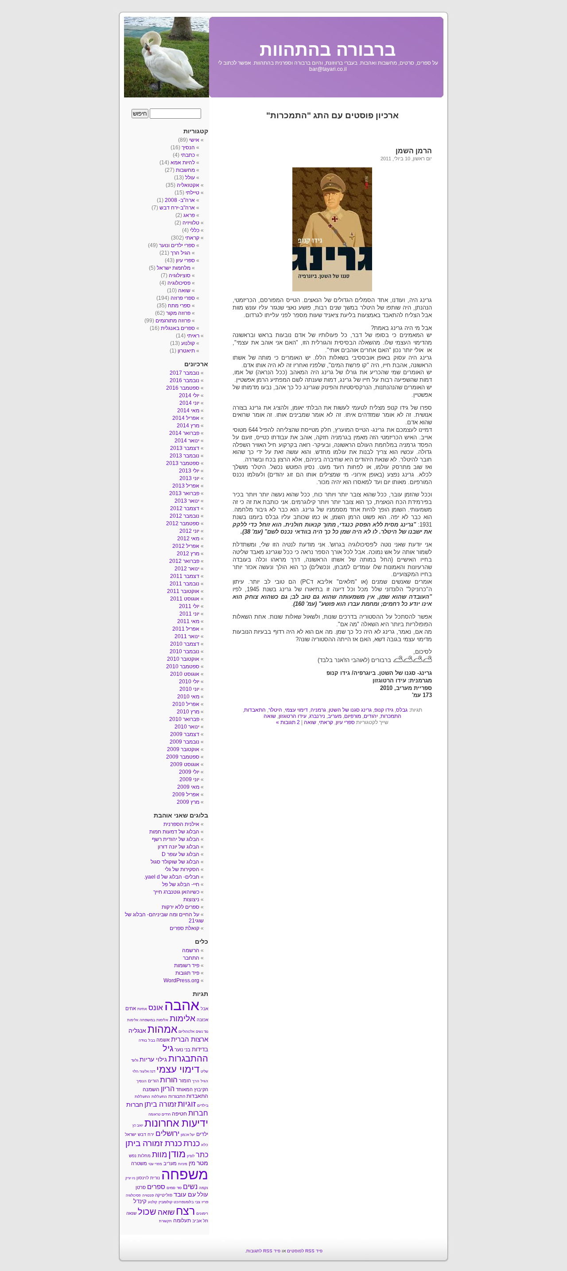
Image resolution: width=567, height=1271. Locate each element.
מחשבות (185, 170)
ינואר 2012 (187, 569)
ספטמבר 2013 (182, 463)
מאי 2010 (188, 697)
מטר (202, 1163)
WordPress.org (181, 980)
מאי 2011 (188, 621)
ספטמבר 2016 (182, 388)
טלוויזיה (191, 223)
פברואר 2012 (184, 561)
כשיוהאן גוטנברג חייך (176, 892)
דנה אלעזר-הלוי (143, 1071)
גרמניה (318, 710)
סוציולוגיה (179, 275)
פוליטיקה (163, 1195)
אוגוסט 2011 (184, 599)
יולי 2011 (189, 606)
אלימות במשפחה (154, 1020)
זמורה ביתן (160, 1104)
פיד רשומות (186, 965)
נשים (190, 1186)
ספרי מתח (179, 305)
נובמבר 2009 (184, 742)
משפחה (184, 1174)
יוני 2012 (189, 531)
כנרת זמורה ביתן (153, 1143)
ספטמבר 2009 (182, 757)
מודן (177, 1153)
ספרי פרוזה (183, 298)
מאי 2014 (188, 410)
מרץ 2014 (188, 425)
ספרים (156, 1186)
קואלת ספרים (184, 928)
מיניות (182, 1164)
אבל (204, 1008)
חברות (198, 1113)
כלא (204, 1145)
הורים (153, 1080)
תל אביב (200, 1220)
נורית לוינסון (148, 1177)
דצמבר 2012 (184, 508)
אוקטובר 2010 (183, 659)
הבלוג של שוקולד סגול (175, 862)
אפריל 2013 (185, 486)
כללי (194, 230)
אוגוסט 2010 (184, 674)
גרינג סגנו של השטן (350, 710)
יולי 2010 (189, 681)
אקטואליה (188, 185)
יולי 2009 (189, 772)
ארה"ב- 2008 (180, 200)
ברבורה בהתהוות (328, 49)
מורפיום (352, 716)
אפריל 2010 (185, 704)
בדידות (200, 1049)
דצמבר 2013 (184, 448)
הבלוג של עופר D (180, 854)
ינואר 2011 (187, 636)
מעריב (335, 716)
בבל (151, 1040)
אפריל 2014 (185, 418)
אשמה (163, 1039)
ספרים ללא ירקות (180, 907)
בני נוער (182, 1049)
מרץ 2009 (188, 802)
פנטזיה (148, 1195)
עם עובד (185, 1194)
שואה (270, 716)
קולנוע (188, 343)
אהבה (181, 1005)
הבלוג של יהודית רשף (175, 839)
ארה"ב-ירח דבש (177, 208)
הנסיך (188, 147)
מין (192, 1163)
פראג (189, 215)
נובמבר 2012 (184, 516)
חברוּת (134, 1104)
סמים (171, 1188)
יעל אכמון (188, 1135)
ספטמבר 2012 (182, 523)
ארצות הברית (189, 1039)
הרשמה (190, 950)
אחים (130, 1008)
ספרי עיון (345, 722)
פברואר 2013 (184, 493)
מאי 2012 (188, 538)
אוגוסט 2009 (184, 764)
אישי (194, 140)
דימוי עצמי (296, 710)
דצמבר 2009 (184, 734)
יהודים (371, 716)
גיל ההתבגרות (185, 1053)
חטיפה (179, 1114)
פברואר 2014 (184, 433)
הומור (185, 1080)
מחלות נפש (140, 1155)
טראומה (154, 1114)
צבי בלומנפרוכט (187, 1202)
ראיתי (193, 336)
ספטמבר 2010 (182, 666)
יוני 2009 (189, 779)
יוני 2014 (189, 403)
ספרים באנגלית (178, 328)
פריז (205, 1202)
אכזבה (202, 1019)
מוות (159, 1154)
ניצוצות (191, 899)
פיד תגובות (187, 973)
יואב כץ (137, 1126)
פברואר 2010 (184, 719)
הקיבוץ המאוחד (192, 1089)
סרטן (141, 1187)
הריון (168, 1089)
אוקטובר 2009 (183, 749)
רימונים (202, 1213)
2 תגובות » (288, 722)
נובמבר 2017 (184, 373)
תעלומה (182, 1220)
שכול (147, 1212)
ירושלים (167, 1133)
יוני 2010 (189, 689)
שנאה (131, 1213)
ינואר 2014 (187, 441)
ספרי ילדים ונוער (177, 245)
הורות (169, 1079)
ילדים (202, 1134)
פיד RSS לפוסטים (304, 1250)
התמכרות (391, 716)
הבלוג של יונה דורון (178, 847)
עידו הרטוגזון (293, 716)
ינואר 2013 (187, 501)
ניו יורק (130, 1178)
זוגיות (187, 1103)
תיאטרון (186, 351)
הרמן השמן (414, 151)
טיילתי (192, 193)
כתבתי (188, 155)
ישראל (130, 1134)
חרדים (166, 1114)
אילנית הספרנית (181, 824)
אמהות (162, 1029)
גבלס (402, 710)
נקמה (203, 1188)
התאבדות (255, 710)
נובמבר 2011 (184, 584)
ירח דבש (146, 1134)
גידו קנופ (383, 710)
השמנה (151, 1089)
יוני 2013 (189, 478)
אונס (155, 1007)
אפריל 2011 (185, 629)
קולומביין (165, 1202)
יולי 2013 (189, 471)
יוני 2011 (189, 614)
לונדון (190, 1156)
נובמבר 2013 (184, 456)
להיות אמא (183, 162)
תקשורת (165, 1221)
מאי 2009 (188, 787)
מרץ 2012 (188, 553)
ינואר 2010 (187, 727)
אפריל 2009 (185, 794)
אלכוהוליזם (186, 1032)
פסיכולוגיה (178, 283)
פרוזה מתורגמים (172, 321)
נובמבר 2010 (184, 651)
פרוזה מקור (178, 313)
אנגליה (137, 1030)
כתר (202, 1155)
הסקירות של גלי (182, 869)
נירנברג (317, 716)
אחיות (142, 1009)
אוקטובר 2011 (183, 591)
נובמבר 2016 (184, 380)
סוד (179, 1188)
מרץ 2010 (188, 712)
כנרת (191, 1143)
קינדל (140, 1201)
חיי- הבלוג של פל (180, 884)
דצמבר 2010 (184, 644)
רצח (185, 1211)
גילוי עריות (153, 1059)
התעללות (159, 1096)
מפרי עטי (155, 1164)
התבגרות (176, 1096)
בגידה (143, 1040)
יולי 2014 (189, 395)
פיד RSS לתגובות (263, 1250)
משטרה (139, 1163)
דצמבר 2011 (184, 576)
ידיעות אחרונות (176, 1123)
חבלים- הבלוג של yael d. (171, 877)
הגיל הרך (180, 253)
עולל (190, 177)
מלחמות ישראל (173, 268)
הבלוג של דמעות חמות (174, 832)
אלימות (182, 1018)
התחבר (191, 958)
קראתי (326, 722)
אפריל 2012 (185, 546)
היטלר (275, 710)
